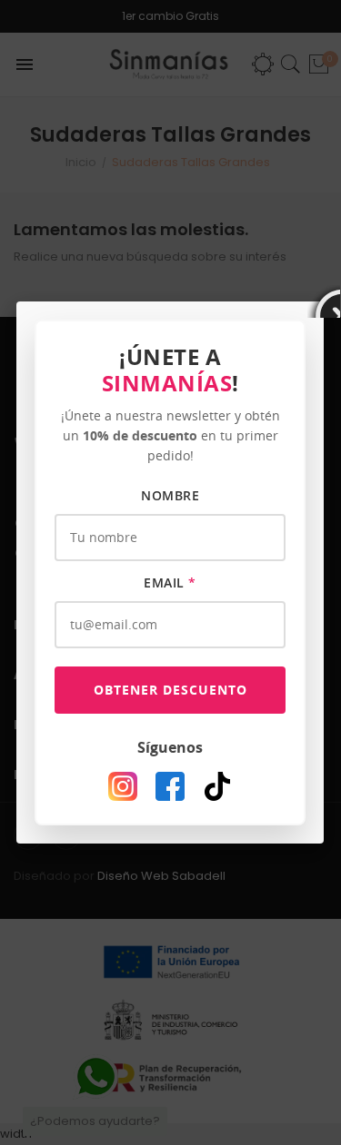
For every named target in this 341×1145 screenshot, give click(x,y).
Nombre (170, 495)
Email (170, 582)
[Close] (323, 301)
